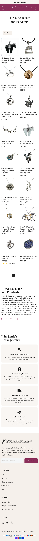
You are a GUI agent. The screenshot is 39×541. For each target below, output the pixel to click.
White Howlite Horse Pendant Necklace (27, 142)
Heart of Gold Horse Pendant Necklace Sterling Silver (8, 229)
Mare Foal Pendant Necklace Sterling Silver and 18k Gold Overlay (28, 229)
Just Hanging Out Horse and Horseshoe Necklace (28, 113)
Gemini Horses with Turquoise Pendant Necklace (8, 171)
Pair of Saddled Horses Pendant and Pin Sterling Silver (9, 200)
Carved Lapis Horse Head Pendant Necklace (28, 257)
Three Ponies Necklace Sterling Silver (9, 142)
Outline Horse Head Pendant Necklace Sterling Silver (26, 200)
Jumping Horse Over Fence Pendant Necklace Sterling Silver (9, 114)
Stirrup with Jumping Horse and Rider (27, 59)
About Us (4, 478)
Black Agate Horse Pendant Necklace (7, 59)
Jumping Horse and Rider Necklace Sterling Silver (9, 86)
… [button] (21, 275)
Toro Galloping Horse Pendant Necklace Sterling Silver (27, 171)
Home (3, 475)
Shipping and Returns (8, 506)
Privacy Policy (6, 502)
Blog (2, 489)
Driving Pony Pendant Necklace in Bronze (27, 86)
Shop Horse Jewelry (7, 482)
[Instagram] (3, 522)
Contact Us (5, 486)
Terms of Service (7, 509)
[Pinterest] (11, 522)
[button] (25, 275)
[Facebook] (7, 522)
